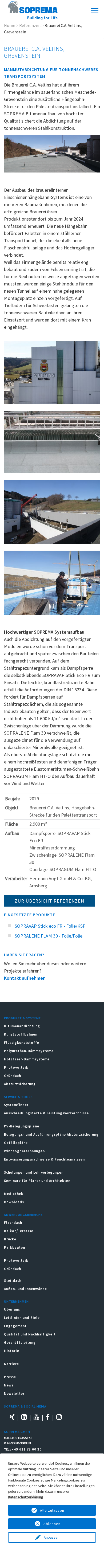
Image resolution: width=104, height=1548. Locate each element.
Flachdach (13, 1222)
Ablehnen (52, 1523)
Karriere (11, 1364)
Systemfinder (16, 1105)
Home (9, 25)
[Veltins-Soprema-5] (52, 582)
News (9, 1385)
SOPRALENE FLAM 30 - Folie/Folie (48, 936)
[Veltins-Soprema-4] (52, 442)
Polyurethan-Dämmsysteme (29, 1051)
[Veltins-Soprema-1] (52, 372)
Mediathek (13, 1194)
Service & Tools (18, 1097)
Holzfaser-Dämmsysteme (27, 1059)
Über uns (12, 1309)
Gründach (12, 1075)
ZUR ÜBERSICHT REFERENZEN (49, 901)
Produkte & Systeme (22, 1018)
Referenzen (30, 25)
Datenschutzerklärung (25, 1497)
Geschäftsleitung (20, 1342)
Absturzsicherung (20, 1084)
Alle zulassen (52, 1510)
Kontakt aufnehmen (25, 978)
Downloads (14, 1202)
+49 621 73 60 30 (26, 1449)
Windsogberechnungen (24, 1151)
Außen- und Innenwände (25, 1289)
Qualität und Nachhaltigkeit (30, 1334)
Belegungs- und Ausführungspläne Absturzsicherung (51, 1134)
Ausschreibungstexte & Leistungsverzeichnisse (46, 1113)
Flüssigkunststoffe (21, 1042)
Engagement (15, 1326)
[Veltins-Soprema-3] (52, 512)
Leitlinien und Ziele (22, 1317)
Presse (10, 1377)
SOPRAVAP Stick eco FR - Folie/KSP (50, 926)
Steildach (12, 1280)
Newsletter (14, 1393)
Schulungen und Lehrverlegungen (33, 1172)
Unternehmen (16, 1301)
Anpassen (52, 1537)
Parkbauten (14, 1247)
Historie (11, 1351)
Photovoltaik (16, 1067)
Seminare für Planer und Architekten (37, 1180)
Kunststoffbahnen (20, 1034)
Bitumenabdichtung (22, 1026)
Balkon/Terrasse (18, 1231)
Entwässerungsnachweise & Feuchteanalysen (44, 1159)
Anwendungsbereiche (23, 1215)
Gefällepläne (16, 1143)
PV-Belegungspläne (21, 1126)
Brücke (10, 1239)
